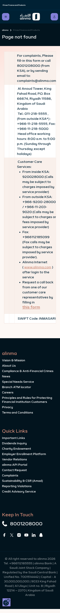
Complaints (10, 475)
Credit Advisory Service (19, 491)
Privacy (7, 407)
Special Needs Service (18, 381)
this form (31, 307)
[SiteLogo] (30, 17)
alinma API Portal (14, 464)
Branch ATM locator (16, 387)
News (6, 376)
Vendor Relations (14, 459)
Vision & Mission (13, 360)
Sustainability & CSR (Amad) (22, 480)
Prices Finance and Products (14, 5)
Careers (7, 392)
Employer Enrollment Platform (24, 454)
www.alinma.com (37, 267)
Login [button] (54, 16)
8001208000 (26, 523)
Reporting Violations (17, 486)
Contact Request (14, 470)
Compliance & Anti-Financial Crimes (27, 371)
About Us (9, 365)
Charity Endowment (16, 448)
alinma (5, 30)
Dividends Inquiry (14, 443)
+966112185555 (21, 563)
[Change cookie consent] (6, 602)
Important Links (13, 437)
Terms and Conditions (17, 412)
